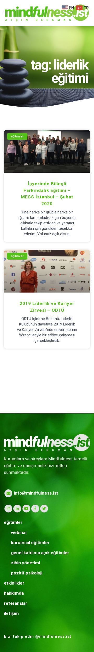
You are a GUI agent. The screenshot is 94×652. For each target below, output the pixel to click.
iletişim (11, 613)
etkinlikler (14, 583)
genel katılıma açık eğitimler (40, 552)
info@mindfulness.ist (35, 493)
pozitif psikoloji (26, 572)
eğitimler (13, 522)
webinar (19, 532)
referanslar (15, 603)
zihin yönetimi (25, 562)
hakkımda (14, 593)
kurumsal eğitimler (30, 542)
